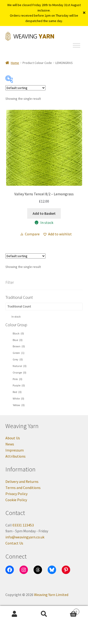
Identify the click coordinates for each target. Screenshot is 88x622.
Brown (19, 346)
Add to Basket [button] (44, 213)
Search (44, 614)
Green (18, 353)
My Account (14, 614)
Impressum (14, 450)
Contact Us (14, 543)
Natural (20, 366)
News (9, 444)
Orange (19, 372)
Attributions (15, 456)
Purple (19, 385)
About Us (12, 438)
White (18, 398)
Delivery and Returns (21, 481)
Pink (17, 379)
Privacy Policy (16, 493)
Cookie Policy (16, 499)
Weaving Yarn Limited (51, 594)
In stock (16, 316)
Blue (18, 340)
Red (17, 392)
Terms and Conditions (23, 487)
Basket (68, 610)
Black (18, 333)
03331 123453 (23, 525)
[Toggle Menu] (76, 45)
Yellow (19, 405)
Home (15, 63)
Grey (18, 359)
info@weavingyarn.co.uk (24, 537)
